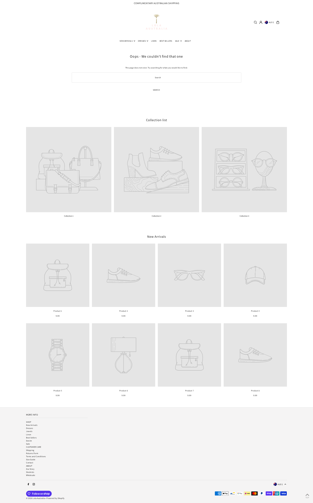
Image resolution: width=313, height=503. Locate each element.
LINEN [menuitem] (154, 41)
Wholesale (30, 475)
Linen (28, 434)
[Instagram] (308, 4)
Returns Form (32, 453)
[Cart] (277, 22)
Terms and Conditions (36, 456)
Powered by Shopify (55, 498)
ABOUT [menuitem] (188, 41)
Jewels (29, 431)
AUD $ (271, 22)
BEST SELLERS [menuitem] (166, 41)
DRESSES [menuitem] (142, 41)
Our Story (30, 469)
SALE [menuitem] (177, 41)
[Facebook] (303, 4)
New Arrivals (156, 236)
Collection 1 (68, 216)
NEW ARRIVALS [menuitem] (126, 41)
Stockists (30, 472)
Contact (29, 462)
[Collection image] (68, 169)
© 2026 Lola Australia (35, 498)
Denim (29, 440)
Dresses (29, 428)
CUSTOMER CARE (33, 447)
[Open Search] (255, 22)
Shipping (30, 450)
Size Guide (30, 459)
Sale (28, 444)
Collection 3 (244, 216)
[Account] (260, 22)
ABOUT (29, 466)
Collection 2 (156, 216)
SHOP (28, 422)
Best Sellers (31, 437)
